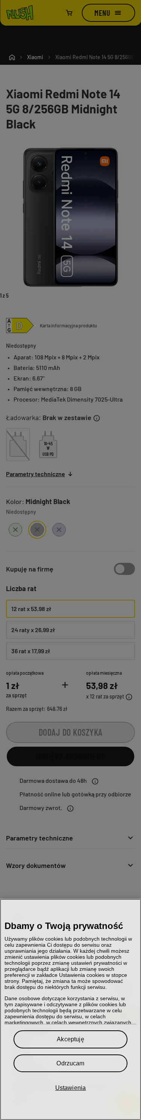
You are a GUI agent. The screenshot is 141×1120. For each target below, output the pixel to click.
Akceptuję (70, 1039)
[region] (70, 1009)
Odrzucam (70, 1063)
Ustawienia (70, 1088)
